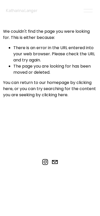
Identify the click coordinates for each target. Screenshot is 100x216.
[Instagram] (45, 162)
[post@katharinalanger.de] (55, 162)
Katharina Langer (21, 10)
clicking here (54, 95)
